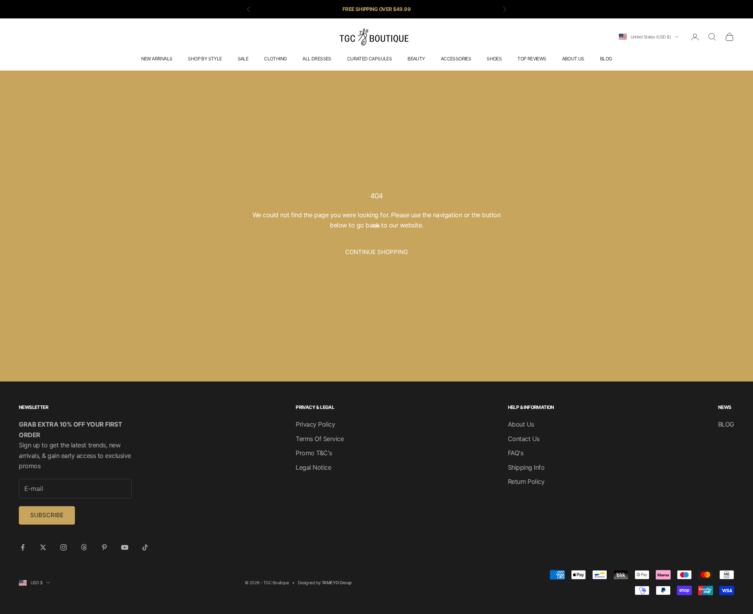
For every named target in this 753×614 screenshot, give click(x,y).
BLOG (606, 59)
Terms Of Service (320, 439)
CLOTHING (275, 59)
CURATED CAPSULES (369, 59)
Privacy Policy (315, 424)
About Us (521, 424)
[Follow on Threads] (84, 547)
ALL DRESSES (316, 59)
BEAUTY (416, 59)
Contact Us (524, 439)
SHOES (494, 59)
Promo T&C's (314, 453)
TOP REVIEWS (531, 59)
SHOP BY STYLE (205, 59)
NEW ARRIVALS (157, 59)
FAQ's (516, 453)
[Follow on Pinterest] (104, 547)
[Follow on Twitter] (43, 547)
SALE (243, 59)
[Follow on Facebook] (23, 547)
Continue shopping (376, 252)
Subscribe (47, 515)
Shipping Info (526, 467)
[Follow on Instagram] (63, 547)
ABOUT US (573, 59)
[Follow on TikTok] (145, 547)
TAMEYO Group (336, 582)
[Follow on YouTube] (125, 547)
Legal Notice (313, 467)
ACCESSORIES (456, 59)
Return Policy (526, 481)
